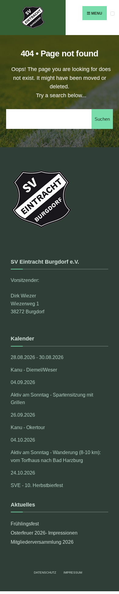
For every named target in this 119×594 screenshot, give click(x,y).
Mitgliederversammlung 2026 (42, 542)
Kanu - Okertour (28, 427)
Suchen (102, 119)
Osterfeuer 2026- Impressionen (44, 532)
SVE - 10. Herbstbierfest (37, 485)
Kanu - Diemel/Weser (34, 369)
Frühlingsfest (25, 523)
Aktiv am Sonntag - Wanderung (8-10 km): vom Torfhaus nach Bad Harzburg (56, 456)
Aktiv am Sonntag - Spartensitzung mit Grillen (52, 398)
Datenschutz (45, 572)
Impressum (72, 572)
